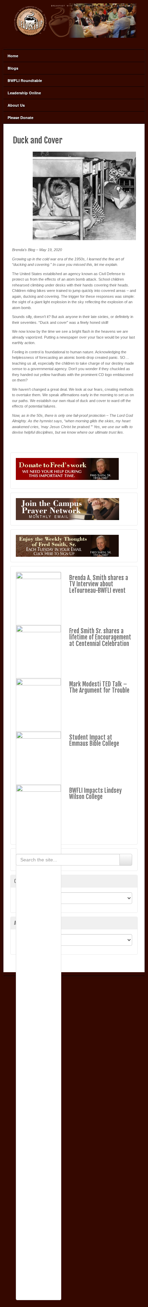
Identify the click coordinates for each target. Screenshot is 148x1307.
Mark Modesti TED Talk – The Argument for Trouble (99, 687)
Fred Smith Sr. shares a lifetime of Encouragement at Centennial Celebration (100, 637)
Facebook (74, 42)
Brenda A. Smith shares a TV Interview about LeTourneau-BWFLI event (98, 584)
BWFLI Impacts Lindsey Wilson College (95, 794)
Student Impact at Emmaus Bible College (94, 740)
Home (13, 55)
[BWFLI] (74, 20)
